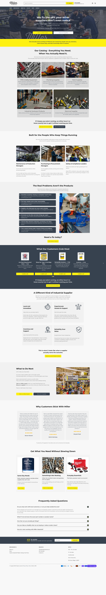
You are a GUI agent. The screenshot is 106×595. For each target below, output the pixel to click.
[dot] (52, 276)
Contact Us (41, 552)
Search (70, 3)
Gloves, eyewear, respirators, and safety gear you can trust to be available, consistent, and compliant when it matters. (28, 83)
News (10, 551)
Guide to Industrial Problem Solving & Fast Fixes (19, 552)
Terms (30, 565)
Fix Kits (28, 8)
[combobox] (49, 3)
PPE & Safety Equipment (28, 80)
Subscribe (75, 540)
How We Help (16, 8)
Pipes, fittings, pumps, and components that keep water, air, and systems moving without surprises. (53, 83)
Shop (33, 8)
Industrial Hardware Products (35, 111)
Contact (37, 8)
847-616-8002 (41, 551)
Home (10, 8)
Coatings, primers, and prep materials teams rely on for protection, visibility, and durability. (77, 83)
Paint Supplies (77, 80)
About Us (23, 8)
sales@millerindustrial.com (44, 549)
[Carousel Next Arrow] (103, 263)
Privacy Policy (25, 565)
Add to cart (25, 273)
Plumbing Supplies (53, 80)
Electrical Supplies (71, 111)
